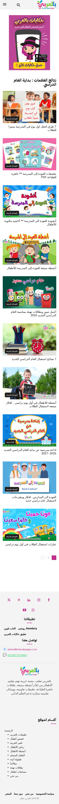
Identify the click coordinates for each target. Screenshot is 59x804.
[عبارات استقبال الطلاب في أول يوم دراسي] (29, 525)
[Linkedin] (29, 600)
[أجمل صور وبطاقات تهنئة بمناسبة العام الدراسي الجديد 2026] (29, 292)
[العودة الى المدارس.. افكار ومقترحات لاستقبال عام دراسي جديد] (29, 477)
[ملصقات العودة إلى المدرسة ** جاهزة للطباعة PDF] (29, 154)
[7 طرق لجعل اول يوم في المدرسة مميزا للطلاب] (29, 107)
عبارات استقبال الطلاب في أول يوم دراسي (30, 544)
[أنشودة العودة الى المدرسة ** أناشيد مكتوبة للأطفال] (29, 201)
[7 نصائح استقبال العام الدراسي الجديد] (29, 339)
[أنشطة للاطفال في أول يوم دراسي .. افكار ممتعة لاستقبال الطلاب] (29, 383)
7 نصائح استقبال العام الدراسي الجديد (34, 359)
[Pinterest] (19, 600)
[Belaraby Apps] (39, 4)
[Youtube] (24, 610)
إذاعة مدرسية (10, 442)
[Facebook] (48, 600)
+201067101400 (17, 655)
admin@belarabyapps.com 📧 (20, 649)
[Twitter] (9, 600)
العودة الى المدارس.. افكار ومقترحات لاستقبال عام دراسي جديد (34, 498)
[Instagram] (38, 600)
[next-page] (42, 557)
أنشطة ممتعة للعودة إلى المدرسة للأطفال (31, 268)
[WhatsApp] (33, 610)
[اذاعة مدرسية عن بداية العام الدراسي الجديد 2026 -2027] (29, 430)
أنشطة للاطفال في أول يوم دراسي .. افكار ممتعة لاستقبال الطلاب (31, 404)
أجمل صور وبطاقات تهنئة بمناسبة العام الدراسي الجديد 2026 (33, 313)
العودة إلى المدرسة (11, 119)
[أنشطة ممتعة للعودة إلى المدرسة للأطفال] (29, 248)
